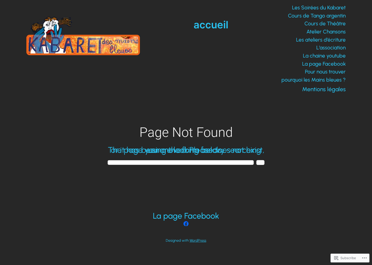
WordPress (198, 240)
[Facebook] (186, 224)
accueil (211, 24)
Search (260, 162)
